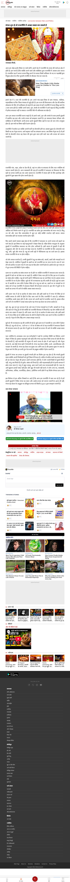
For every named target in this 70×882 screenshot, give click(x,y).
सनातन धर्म (9, 795)
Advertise (30, 864)
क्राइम (8, 732)
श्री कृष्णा (9, 797)
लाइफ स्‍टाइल (40, 452)
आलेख (8, 759)
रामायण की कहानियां (11, 456)
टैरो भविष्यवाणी (10, 843)
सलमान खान (10, 773)
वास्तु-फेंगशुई (10, 840)
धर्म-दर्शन (9, 809)
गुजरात (8, 717)
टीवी (8, 779)
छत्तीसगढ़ (9, 715)
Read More (20, 417)
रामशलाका (9, 846)
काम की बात (10, 726)
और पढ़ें (39, 433)
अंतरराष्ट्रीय (9, 703)
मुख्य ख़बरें (9, 698)
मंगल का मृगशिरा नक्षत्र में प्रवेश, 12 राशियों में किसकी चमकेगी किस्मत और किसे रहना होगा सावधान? (47, 619)
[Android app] (13, 674)
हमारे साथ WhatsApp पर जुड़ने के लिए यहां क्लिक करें (19, 438)
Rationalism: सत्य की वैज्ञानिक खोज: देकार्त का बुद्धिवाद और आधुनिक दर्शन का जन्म (23, 619)
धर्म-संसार (31, 7)
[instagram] (40, 684)
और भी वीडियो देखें (11, 627)
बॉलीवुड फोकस (10, 770)
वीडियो (10, 624)
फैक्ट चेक (9, 735)
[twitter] (33, 684)
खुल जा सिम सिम (11, 765)
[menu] (2, 2)
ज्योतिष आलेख (22, 21)
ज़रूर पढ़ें (11, 607)
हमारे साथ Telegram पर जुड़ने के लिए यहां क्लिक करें (50, 438)
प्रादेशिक (9, 709)
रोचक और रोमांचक (24, 456)
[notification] (67, 2)
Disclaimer (37, 864)
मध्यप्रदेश (9, 712)
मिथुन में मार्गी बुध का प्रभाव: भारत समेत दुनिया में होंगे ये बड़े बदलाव (35, 619)
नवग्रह (8, 855)
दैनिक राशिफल (10, 826)
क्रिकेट (38, 7)
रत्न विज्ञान (9, 857)
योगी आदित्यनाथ (11, 692)
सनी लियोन (9, 776)
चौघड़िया (9, 849)
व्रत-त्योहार (9, 806)
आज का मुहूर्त (10, 832)
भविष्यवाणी (9, 792)
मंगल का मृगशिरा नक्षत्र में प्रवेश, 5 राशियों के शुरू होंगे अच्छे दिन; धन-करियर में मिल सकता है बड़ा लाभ (60, 619)
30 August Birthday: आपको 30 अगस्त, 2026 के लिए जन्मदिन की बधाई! (23, 664)
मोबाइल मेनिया (10, 740)
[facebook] (29, 684)
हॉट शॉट (9, 750)
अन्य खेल (9, 819)
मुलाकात (9, 782)
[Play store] (64, 2)
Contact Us (44, 864)
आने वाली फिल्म (11, 767)
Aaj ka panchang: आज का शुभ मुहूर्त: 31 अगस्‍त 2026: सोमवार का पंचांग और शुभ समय (10, 664)
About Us (23, 864)
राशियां (8, 835)
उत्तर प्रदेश (9, 695)
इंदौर (8, 706)
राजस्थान (9, 723)
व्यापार (8, 737)
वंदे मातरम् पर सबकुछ (20, 7)
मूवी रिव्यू (9, 756)
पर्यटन (8, 762)
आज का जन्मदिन (11, 829)
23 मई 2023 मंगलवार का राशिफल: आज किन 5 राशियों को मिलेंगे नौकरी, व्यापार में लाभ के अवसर (35, 449)
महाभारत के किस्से (57, 452)
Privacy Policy (52, 864)
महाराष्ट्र (8, 720)
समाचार (3, 7)
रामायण (8, 800)
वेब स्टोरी (9, 753)
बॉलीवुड (10, 7)
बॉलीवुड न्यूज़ (10, 747)
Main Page (16, 864)
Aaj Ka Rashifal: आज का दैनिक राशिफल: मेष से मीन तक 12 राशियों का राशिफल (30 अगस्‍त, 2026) (35, 664)
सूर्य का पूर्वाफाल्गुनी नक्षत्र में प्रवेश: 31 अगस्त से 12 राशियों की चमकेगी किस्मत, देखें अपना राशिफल (60, 664)
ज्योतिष (45, 7)
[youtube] (36, 684)
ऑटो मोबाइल (10, 729)
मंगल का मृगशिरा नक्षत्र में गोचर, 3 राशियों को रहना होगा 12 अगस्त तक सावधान (11, 619)
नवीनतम (10, 652)
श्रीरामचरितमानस (54, 7)
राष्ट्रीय (8, 700)
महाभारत (9, 803)
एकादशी (9, 789)
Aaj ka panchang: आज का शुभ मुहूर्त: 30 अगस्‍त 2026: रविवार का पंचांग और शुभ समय (48, 664)
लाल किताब (9, 837)
